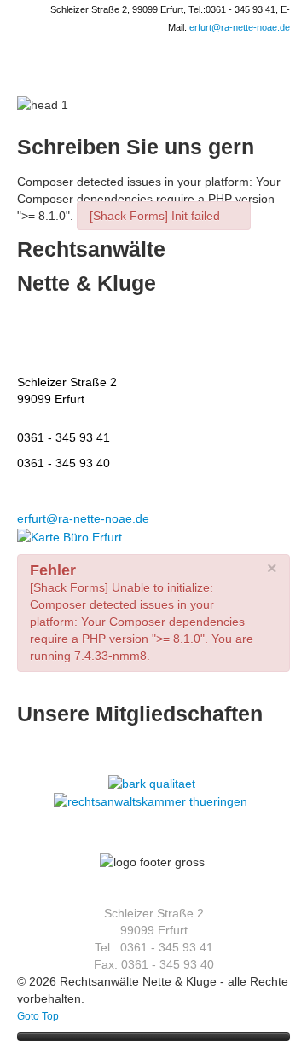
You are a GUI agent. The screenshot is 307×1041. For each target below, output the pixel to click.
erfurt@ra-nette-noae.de (239, 27)
